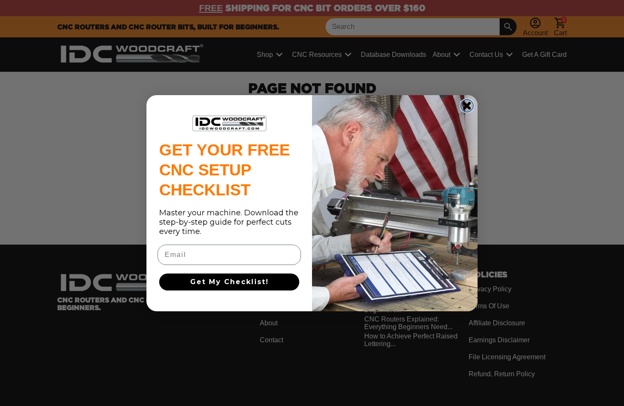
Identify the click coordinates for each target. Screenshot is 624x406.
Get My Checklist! (229, 282)
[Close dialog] (467, 105)
